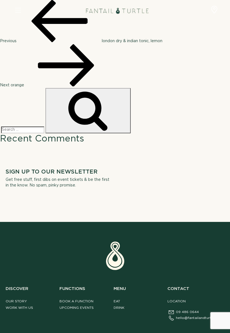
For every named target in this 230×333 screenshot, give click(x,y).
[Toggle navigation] (18, 10)
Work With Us (19, 307)
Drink (119, 307)
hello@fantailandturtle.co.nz (200, 318)
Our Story (16, 301)
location (176, 301)
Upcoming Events (76, 307)
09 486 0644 (187, 312)
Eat (117, 301)
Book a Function (76, 301)
